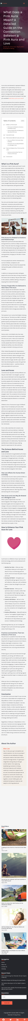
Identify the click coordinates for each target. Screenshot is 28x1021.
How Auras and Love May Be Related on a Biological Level (15, 144)
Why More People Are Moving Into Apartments (13, 980)
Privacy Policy (16, 1014)
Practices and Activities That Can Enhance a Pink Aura (15, 153)
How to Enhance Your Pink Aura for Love (15, 149)
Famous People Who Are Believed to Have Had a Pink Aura (16, 131)
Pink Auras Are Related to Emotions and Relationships (15, 127)
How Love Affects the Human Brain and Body (15, 141)
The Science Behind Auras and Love (15, 138)
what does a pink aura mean (16, 98)
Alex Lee (6, 749)
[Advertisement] (14, 67)
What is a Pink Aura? (11, 124)
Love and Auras (10, 135)
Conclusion (9, 156)
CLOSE (22, 120)
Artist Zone (13, 46)
